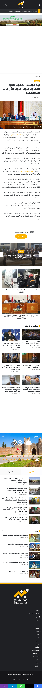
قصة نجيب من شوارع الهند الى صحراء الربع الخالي (15, 554)
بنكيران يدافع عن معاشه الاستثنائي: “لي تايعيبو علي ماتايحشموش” (11, 345)
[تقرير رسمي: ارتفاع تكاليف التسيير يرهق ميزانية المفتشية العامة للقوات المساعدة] (34, 481)
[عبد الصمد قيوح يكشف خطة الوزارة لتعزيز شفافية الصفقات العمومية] (31, 380)
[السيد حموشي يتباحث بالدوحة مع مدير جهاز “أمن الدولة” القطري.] (11, 358)
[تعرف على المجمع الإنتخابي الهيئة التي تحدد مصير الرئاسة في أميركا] (31, 334)
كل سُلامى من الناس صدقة (18, 571)
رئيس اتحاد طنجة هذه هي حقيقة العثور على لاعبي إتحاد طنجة (16, 518)
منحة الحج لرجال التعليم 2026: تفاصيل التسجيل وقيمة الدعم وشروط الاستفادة (17, 490)
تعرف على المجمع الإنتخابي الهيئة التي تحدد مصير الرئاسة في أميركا (31, 343)
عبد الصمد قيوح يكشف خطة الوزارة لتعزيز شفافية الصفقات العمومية (31, 389)
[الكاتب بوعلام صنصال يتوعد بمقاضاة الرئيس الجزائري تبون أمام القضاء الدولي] (11, 380)
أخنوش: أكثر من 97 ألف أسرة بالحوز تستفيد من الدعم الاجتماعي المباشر (21, 256)
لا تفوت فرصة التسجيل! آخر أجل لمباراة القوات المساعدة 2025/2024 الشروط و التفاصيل (15, 509)
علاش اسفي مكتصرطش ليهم (18, 544)
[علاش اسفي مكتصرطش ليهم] (34, 547)
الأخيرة (10, 472)
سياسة (30, 76)
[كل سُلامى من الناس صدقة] (34, 574)
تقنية (37, 637)
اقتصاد (37, 628)
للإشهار (38, 616)
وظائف (37, 666)
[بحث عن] (3, 5)
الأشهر (31, 472)
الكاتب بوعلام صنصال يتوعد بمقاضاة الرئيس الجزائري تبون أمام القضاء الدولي (11, 389)
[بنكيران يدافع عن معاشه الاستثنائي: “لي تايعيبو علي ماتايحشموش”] (11, 335)
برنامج (37, 631)
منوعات (37, 663)
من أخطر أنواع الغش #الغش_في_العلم (15, 562)
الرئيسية (36, 76)
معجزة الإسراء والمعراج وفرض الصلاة (15, 535)
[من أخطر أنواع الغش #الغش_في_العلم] (34, 565)
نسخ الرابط (21, 236)
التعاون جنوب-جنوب (16, 135)
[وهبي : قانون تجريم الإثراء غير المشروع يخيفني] (31, 358)
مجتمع (21, 251)
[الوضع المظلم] (6, 5)
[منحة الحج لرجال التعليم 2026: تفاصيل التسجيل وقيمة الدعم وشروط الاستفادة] (34, 491)
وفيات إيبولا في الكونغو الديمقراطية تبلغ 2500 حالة (21, 11)
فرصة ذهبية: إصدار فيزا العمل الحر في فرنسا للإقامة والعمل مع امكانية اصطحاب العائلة (14, 500)
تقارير (37, 634)
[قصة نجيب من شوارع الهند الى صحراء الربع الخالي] (34, 556)
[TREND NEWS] (21, 4)
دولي (37, 641)
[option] (21, 254)
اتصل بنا (38, 620)
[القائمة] (39, 5)
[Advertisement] (21, 50)
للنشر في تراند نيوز (34, 613)
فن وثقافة (36, 653)
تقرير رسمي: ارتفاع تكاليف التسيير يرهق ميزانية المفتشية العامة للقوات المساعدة (15, 480)
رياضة (37, 644)
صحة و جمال (35, 650)
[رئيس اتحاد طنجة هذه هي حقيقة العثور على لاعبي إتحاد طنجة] (34, 520)
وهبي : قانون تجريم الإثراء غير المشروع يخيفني (31, 366)
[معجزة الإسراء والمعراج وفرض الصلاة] (34, 538)
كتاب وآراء (36, 656)
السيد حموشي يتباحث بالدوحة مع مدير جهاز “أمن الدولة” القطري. (11, 367)
